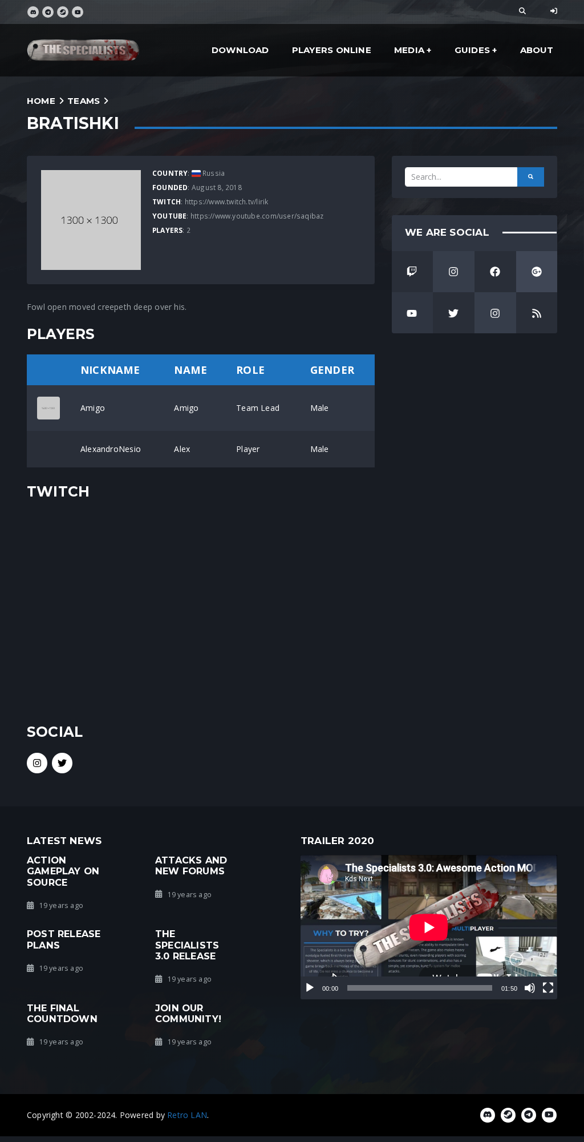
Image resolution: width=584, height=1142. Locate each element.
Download (240, 50)
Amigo (92, 407)
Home (41, 100)
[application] (429, 927)
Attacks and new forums (191, 865)
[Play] (309, 988)
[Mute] (530, 988)
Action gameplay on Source (63, 871)
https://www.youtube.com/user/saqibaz (257, 215)
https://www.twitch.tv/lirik (227, 201)
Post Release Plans (64, 939)
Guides (472, 50)
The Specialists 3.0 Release (187, 945)
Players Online (331, 50)
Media (409, 50)
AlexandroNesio (110, 448)
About (537, 50)
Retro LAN (187, 1114)
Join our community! (188, 1013)
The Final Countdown (62, 1013)
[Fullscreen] (548, 988)
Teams (83, 100)
